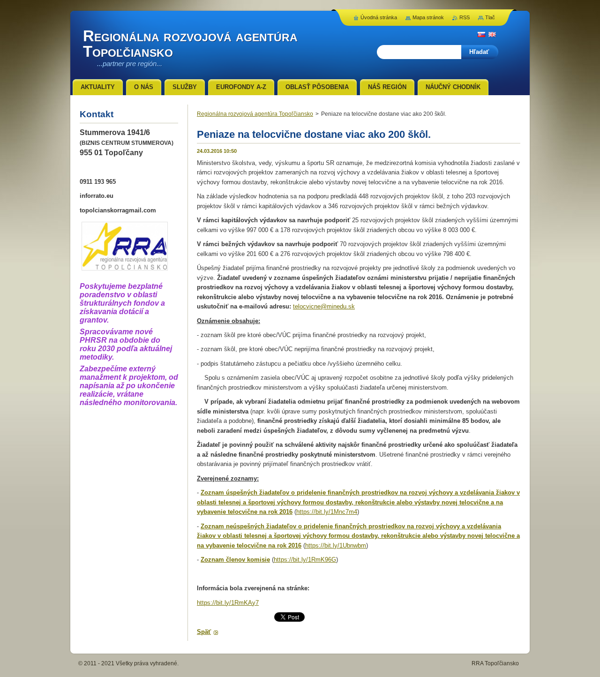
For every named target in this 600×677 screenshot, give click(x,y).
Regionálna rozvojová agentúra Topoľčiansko (255, 114)
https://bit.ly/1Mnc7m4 (326, 511)
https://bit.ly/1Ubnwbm (335, 545)
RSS (464, 17)
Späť (204, 631)
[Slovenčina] (481, 34)
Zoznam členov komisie (235, 559)
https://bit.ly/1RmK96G (305, 559)
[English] (492, 34)
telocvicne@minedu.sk (324, 306)
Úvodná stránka (378, 17)
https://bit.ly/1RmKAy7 (228, 602)
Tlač (490, 17)
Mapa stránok (428, 17)
